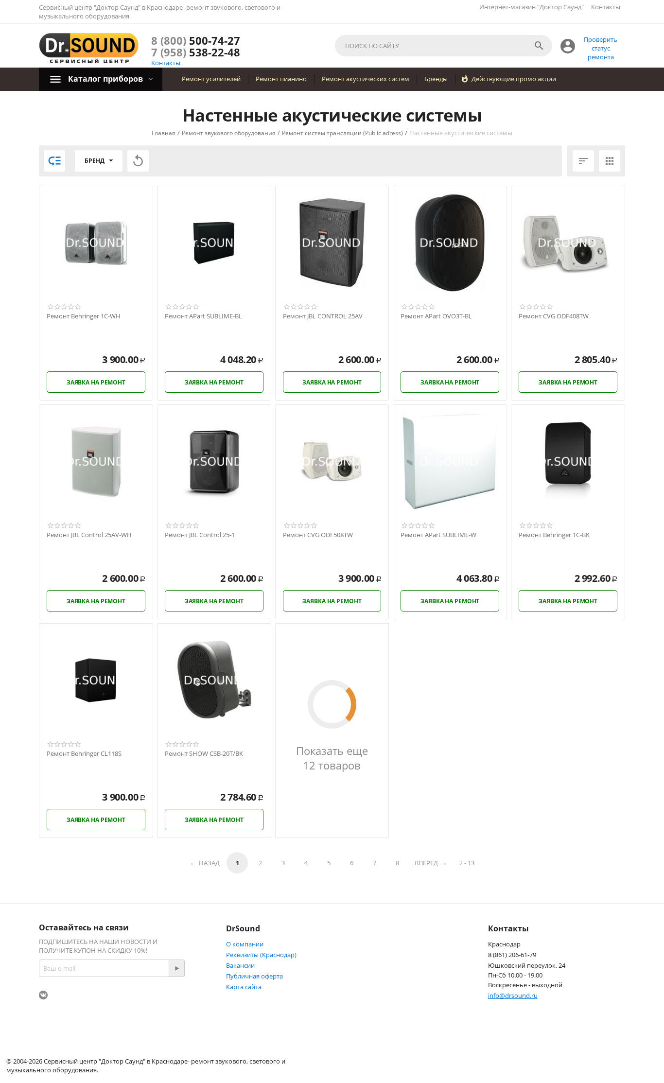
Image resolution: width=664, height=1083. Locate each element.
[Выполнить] (176, 968)
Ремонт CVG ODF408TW (554, 316)
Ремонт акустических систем (365, 78)
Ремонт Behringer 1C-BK (554, 535)
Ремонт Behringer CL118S (84, 754)
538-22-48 (195, 52)
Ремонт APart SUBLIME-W (438, 535)
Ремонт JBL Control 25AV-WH (89, 535)
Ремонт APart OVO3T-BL (436, 316)
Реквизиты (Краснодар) (261, 954)
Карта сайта (244, 986)
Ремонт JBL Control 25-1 (200, 535)
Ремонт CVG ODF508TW (318, 535)
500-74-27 (195, 40)
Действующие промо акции (514, 78)
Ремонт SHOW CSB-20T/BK (204, 754)
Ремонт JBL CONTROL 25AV (323, 316)
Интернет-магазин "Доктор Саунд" (531, 6)
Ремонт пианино (281, 78)
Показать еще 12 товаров (332, 757)
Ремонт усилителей (211, 78)
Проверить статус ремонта (600, 48)
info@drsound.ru (513, 995)
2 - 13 (466, 862)
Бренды (436, 78)
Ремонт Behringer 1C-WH (84, 316)
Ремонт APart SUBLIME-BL (203, 316)
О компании (244, 944)
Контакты (605, 6)
